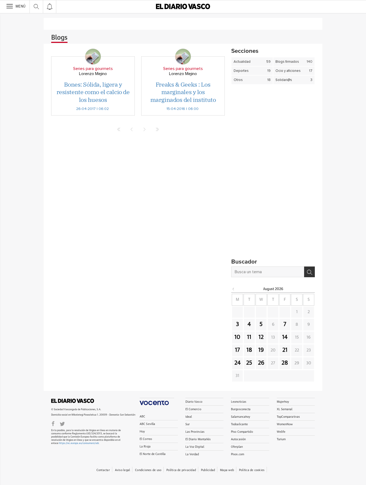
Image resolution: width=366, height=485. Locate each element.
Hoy (142, 431)
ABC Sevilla (147, 424)
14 (284, 337)
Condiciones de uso (148, 470)
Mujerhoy (283, 401)
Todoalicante (239, 424)
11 (249, 337)
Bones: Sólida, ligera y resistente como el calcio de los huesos (93, 91)
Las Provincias (195, 431)
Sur (187, 424)
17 (237, 350)
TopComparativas (288, 416)
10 (237, 337)
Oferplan (237, 446)
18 (249, 350)
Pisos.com (237, 454)
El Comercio (193, 409)
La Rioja (145, 446)
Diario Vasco (193, 401)
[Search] (309, 271)
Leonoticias (238, 401)
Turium (281, 439)
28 (285, 363)
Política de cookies (251, 470)
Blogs (59, 38)
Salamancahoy (240, 416)
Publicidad (208, 470)
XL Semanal (285, 409)
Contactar (103, 470)
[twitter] (62, 423)
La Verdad (192, 454)
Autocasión (238, 439)
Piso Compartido (242, 431)
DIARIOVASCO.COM (72, 401)
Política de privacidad (181, 470)
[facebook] (53, 423)
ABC (142, 416)
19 (261, 350)
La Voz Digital (194, 446)
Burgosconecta (241, 409)
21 (284, 350)
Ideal (188, 416)
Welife (281, 431)
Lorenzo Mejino (93, 74)
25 (249, 363)
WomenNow (285, 424)
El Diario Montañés (198, 439)
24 (237, 363)
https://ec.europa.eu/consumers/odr (79, 443)
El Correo (146, 439)
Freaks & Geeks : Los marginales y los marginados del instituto (183, 91)
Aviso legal (122, 470)
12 (261, 337)
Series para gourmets (93, 68)
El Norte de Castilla (153, 454)
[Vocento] (157, 401)
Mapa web (227, 470)
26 (261, 363)
